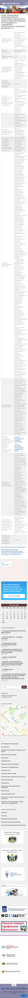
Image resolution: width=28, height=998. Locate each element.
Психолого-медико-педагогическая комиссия (13, 797)
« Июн (3, 622)
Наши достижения (7, 780)
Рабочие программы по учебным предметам (19, 439)
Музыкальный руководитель (10, 822)
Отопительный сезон (8, 794)
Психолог (4, 812)
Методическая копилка (8, 754)
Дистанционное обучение (9, 743)
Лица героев (5, 790)
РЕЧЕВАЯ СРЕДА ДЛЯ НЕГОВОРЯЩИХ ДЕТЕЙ (8, 644)
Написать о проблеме (14, 596)
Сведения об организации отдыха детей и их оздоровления (12, 802)
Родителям (4, 758)
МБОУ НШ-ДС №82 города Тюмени (11, 3)
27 (14, 618)
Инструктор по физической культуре (13, 825)
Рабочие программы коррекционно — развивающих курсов (19, 447)
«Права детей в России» (8, 773)
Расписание (5, 747)
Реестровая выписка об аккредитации (13, 547)
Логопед (4, 815)
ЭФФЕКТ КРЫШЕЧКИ (9, 657)
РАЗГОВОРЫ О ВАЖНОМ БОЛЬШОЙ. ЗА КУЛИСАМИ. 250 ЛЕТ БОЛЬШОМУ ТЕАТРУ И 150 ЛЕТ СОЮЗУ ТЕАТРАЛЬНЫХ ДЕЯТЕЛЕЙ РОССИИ (13, 676)
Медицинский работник (9, 819)
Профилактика (6, 761)
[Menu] (26, 3)
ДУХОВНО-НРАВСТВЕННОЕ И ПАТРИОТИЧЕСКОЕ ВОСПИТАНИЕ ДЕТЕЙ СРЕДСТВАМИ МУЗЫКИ (12, 663)
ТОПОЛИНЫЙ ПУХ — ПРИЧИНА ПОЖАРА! (12, 637)
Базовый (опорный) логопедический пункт (13, 750)
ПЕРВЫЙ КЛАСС (8, 669)
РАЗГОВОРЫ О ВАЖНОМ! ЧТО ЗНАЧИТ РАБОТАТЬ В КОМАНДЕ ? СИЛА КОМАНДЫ (12, 651)
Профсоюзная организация (10, 764)
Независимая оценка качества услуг (13, 776)
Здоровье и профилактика (9, 767)
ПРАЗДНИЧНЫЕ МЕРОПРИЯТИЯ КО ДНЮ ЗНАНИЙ (13, 631)
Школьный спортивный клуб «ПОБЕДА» (10, 786)
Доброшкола (5, 783)
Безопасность (5, 770)
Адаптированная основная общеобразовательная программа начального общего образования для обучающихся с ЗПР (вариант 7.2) (12, 552)
